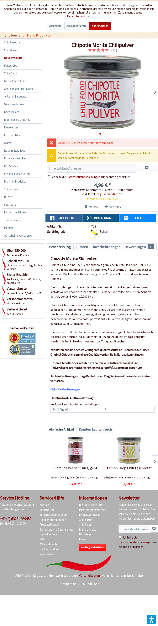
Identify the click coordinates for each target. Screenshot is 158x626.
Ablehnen (55, 26)
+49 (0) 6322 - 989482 (15, 518)
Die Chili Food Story (91, 505)
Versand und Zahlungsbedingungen (53, 512)
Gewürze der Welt (15, 104)
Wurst (7, 143)
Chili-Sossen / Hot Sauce (19, 89)
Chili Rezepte (12, 42)
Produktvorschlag (89, 514)
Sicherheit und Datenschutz (56, 529)
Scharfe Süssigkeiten (17, 174)
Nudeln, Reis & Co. (15, 150)
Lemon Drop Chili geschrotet (129, 468)
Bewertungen (139, 247)
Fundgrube (10, 65)
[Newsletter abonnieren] (154, 529)
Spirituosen (11, 189)
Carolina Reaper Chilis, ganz (75, 468)
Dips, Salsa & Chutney (17, 119)
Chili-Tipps (85, 524)
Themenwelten (13, 220)
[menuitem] (38, 35)
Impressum (46, 554)
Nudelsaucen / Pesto (16, 158)
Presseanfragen (49, 524)
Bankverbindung (49, 549)
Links (82, 539)
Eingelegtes (11, 127)
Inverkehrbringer (106, 247)
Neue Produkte (13, 58)
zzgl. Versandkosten (110, 194)
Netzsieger (85, 534)
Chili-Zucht (10, 73)
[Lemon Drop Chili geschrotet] (129, 450)
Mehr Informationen (79, 16)
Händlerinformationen (53, 520)
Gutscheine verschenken (19, 235)
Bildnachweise (88, 529)
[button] (151, 619)
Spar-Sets (10, 204)
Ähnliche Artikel (61, 429)
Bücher (8, 197)
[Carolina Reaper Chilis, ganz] (76, 450)
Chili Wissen (11, 50)
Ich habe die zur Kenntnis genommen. (91, 177)
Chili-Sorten (86, 520)
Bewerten (115, 207)
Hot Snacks (11, 166)
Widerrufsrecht (49, 544)
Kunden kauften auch (95, 429)
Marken (8, 228)
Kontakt (44, 505)
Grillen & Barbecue (15, 96)
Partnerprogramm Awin (93, 510)
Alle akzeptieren (76, 26)
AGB (42, 539)
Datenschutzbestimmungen (83, 177)
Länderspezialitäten (16, 212)
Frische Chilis (12, 135)
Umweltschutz (48, 534)
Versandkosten (89, 575)
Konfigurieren (100, 26)
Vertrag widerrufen (92, 547)
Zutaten (82, 247)
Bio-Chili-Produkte (15, 181)
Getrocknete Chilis (15, 81)
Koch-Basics (11, 112)
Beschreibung (60, 247)
